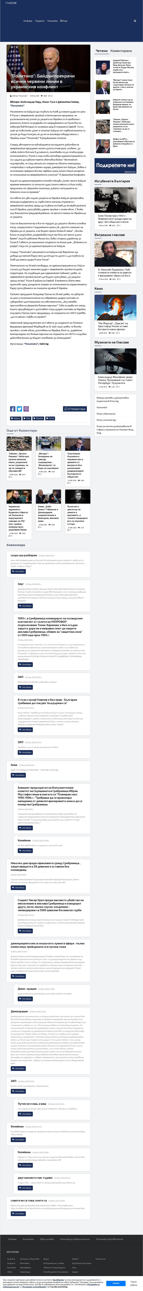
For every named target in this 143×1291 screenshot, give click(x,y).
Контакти (28, 1239)
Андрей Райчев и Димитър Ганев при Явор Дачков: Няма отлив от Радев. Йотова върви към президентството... (123, 66)
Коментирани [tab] (121, 51)
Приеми (116, 1283)
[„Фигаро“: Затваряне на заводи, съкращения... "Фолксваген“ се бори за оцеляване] (48, 444)
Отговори (19, 571)
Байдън (16, 418)
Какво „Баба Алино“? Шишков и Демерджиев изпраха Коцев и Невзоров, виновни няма (48, 513)
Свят (9, 1272)
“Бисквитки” (58, 1280)
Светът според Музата (54, 1267)
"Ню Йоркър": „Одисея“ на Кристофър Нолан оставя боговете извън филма (113, 326)
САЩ (28, 418)
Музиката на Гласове (112, 342)
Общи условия (47, 1239)
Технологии (100, 1259)
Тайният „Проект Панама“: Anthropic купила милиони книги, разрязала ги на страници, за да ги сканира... (123, 125)
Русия (51, 418)
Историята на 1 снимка (54, 1263)
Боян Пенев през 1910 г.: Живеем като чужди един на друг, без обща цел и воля (115, 218)
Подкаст (40, 20)
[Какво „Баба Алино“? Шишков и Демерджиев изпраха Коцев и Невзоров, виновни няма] (48, 497)
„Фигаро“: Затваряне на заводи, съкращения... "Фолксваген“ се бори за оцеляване (48, 460)
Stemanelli (102, 407)
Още (64, 20)
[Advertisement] (101, 20)
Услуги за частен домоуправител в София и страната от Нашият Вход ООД (115, 430)
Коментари (25, 1272)
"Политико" (17, 105)
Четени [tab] (102, 51)
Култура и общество (29, 1259)
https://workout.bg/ (106, 420)
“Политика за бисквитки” (34, 1287)
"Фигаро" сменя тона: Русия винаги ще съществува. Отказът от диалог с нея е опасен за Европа (123, 85)
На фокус (27, 20)
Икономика (24, 1263)
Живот (75, 1259)
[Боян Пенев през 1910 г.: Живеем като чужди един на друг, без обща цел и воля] (115, 200)
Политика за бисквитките (109, 1239)
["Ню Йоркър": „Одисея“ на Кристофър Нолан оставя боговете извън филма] (115, 307)
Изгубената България (112, 181)
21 (52, 96)
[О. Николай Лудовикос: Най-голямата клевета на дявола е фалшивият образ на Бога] (115, 254)
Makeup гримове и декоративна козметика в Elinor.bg (113, 399)
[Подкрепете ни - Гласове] (115, 165)
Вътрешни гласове (110, 235)
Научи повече (133, 1283)
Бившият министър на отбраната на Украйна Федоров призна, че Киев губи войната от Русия (123, 104)
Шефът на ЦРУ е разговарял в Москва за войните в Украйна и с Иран (124, 142)
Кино (99, 288)
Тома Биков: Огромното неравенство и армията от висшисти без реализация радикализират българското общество (75, 465)
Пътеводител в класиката (56, 1272)
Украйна (39, 418)
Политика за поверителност (75, 1239)
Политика (52, 20)
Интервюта (25, 1267)
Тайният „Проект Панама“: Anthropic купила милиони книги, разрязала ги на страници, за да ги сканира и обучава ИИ (19, 462)
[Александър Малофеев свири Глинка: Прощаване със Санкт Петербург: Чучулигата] (115, 361)
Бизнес (75, 1272)
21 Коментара (76, 408)
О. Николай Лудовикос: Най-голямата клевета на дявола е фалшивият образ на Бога (114, 272)
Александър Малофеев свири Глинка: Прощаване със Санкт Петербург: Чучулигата (115, 379)
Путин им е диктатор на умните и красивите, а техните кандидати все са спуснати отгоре (77, 515)
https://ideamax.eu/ (106, 413)
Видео (46, 1259)
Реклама (12, 1239)
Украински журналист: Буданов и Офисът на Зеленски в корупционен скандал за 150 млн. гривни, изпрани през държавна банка (18, 518)
